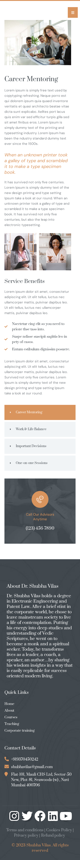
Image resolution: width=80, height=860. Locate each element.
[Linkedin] (52, 816)
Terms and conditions (25, 830)
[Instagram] (14, 816)
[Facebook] (40, 816)
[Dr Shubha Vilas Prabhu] (17, 14)
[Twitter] (27, 816)
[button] (73, 12)
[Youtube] (65, 816)
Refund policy (53, 835)
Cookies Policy (59, 830)
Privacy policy (26, 835)
